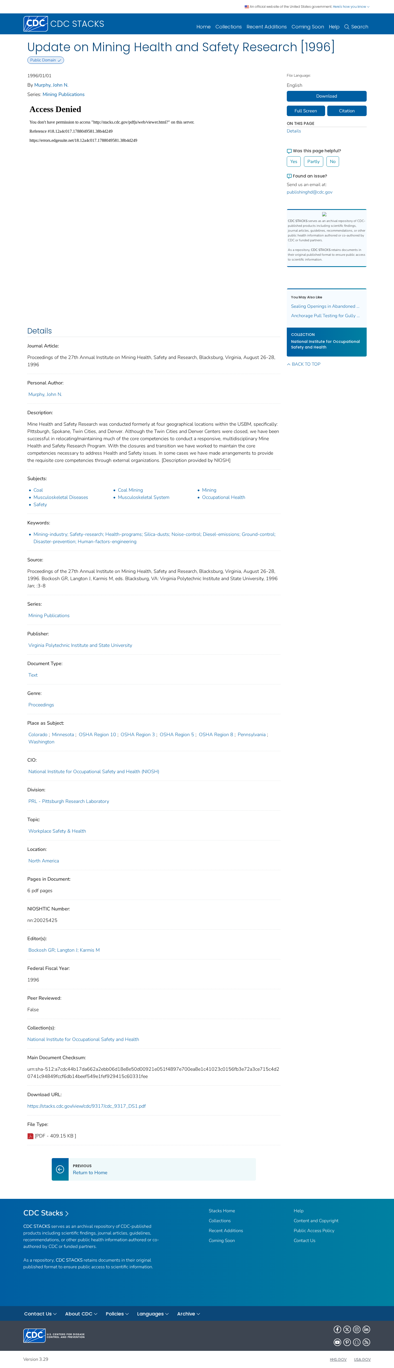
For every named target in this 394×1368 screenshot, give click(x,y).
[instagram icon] (356, 1329)
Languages (150, 1313)
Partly (313, 161)
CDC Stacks (43, 1213)
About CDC (78, 1313)
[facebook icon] (337, 1329)
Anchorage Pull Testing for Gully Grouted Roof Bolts (327, 316)
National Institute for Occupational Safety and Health (83, 1039)
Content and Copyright (316, 1221)
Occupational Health (223, 497)
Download (326, 96)
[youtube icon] (337, 1342)
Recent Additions (267, 26)
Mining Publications (64, 94)
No (333, 161)
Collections (228, 26)
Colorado (37, 734)
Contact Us (304, 1240)
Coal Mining (130, 490)
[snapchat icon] (356, 1342)
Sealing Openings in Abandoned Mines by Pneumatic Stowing (327, 306)
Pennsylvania (252, 734)
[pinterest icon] (347, 1342)
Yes (293, 161)
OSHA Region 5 (177, 734)
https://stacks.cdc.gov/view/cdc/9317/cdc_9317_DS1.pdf (86, 1106)
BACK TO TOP (306, 364)
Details (294, 131)
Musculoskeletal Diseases (61, 497)
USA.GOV (362, 1359)
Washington (41, 742)
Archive (186, 1313)
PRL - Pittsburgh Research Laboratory (68, 801)
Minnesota (63, 734)
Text (33, 675)
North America (43, 861)
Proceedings (41, 705)
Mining (209, 490)
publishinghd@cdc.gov (310, 192)
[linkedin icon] (366, 1329)
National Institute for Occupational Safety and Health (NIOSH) (93, 771)
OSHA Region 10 (97, 734)
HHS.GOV (338, 1359)
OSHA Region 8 (216, 734)
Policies (115, 1313)
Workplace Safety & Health (57, 831)
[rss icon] (366, 1342)
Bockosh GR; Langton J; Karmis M (64, 950)
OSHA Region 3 (138, 734)
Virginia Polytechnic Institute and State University (80, 645)
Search (359, 26)
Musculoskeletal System (143, 497)
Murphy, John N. (51, 85)
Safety (40, 504)
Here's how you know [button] (350, 6)
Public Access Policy (314, 1231)
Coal (38, 490)
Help (334, 26)
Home (203, 26)
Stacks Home (222, 1211)
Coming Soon (308, 26)
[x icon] (347, 1329)
